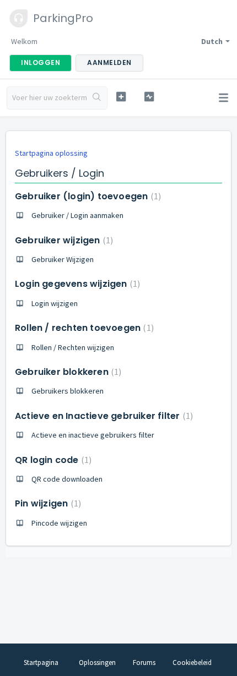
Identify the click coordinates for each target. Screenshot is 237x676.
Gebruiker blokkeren (66, 372)
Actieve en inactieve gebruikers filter (92, 435)
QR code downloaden (67, 479)
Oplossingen (97, 662)
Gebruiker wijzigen (62, 240)
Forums (144, 662)
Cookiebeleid (192, 662)
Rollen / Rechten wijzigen (72, 347)
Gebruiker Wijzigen (62, 259)
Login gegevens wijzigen (76, 283)
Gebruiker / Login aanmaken (77, 215)
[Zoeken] (97, 98)
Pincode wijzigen (59, 523)
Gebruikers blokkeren (67, 391)
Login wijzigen (54, 303)
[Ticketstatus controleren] (149, 96)
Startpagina (41, 662)
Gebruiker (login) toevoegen (86, 196)
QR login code (52, 460)
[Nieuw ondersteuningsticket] (121, 96)
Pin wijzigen (46, 503)
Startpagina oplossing (51, 153)
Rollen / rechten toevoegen (83, 327)
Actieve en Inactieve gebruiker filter (102, 416)
